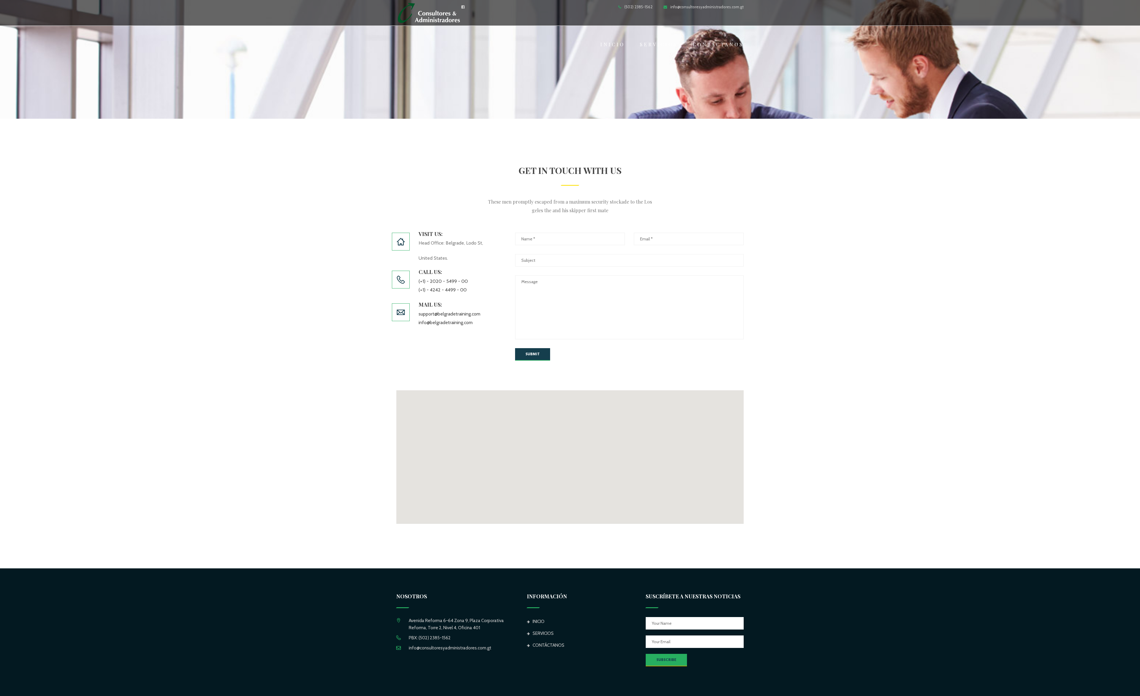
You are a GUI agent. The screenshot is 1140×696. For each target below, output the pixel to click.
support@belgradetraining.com (449, 314)
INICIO (612, 44)
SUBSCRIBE (666, 659)
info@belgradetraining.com (446, 322)
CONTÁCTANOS (718, 44)
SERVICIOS (659, 44)
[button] (570, 453)
